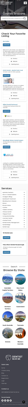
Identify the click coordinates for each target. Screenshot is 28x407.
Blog (2, 373)
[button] (6, 237)
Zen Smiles (6, 41)
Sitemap (4, 383)
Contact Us (4, 375)
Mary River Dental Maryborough (13, 244)
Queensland (20, 306)
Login (2, 380)
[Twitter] (8, 400)
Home (3, 368)
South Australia (8, 325)
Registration (5, 378)
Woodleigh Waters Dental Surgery (13, 140)
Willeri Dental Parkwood (10, 104)
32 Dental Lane (8, 233)
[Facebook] (2, 400)
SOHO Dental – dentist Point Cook (13, 70)
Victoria (7, 342)
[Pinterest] (5, 400)
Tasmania (20, 325)
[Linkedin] (11, 400)
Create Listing (5, 370)
